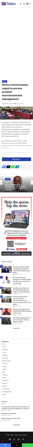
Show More (16, 159)
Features (5, 363)
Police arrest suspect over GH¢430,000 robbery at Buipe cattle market (22, 311)
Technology (6, 389)
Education (5, 358)
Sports (4, 386)
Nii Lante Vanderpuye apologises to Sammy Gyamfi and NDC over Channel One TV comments (16, 187)
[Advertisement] (16, 25)
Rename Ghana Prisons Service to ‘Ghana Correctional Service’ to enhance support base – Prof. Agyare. (22, 300)
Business (5, 349)
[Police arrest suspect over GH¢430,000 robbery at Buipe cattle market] (6, 311)
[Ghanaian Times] (8, 3)
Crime (4, 352)
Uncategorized (7, 391)
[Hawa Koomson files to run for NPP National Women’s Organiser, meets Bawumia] (6, 290)
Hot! (4, 372)
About (12, 435)
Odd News (6, 380)
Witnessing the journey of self (10, 418)
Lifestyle (5, 375)
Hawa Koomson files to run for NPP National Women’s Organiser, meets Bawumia (21, 290)
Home (8, 435)
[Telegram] (17, 166)
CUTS (3, 154)
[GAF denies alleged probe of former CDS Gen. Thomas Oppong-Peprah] (6, 320)
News (4, 81)
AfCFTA (6, 148)
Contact (24, 435)
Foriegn (5, 366)
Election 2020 (7, 361)
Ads (20, 435)
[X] (8, 166)
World (4, 394)
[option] (16, 182)
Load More (16, 328)
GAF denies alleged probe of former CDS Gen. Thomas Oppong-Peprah (22, 319)
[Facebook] (3, 166)
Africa (4, 347)
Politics (5, 383)
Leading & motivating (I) (8, 413)
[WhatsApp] (12, 166)
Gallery (5, 369)
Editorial (5, 355)
